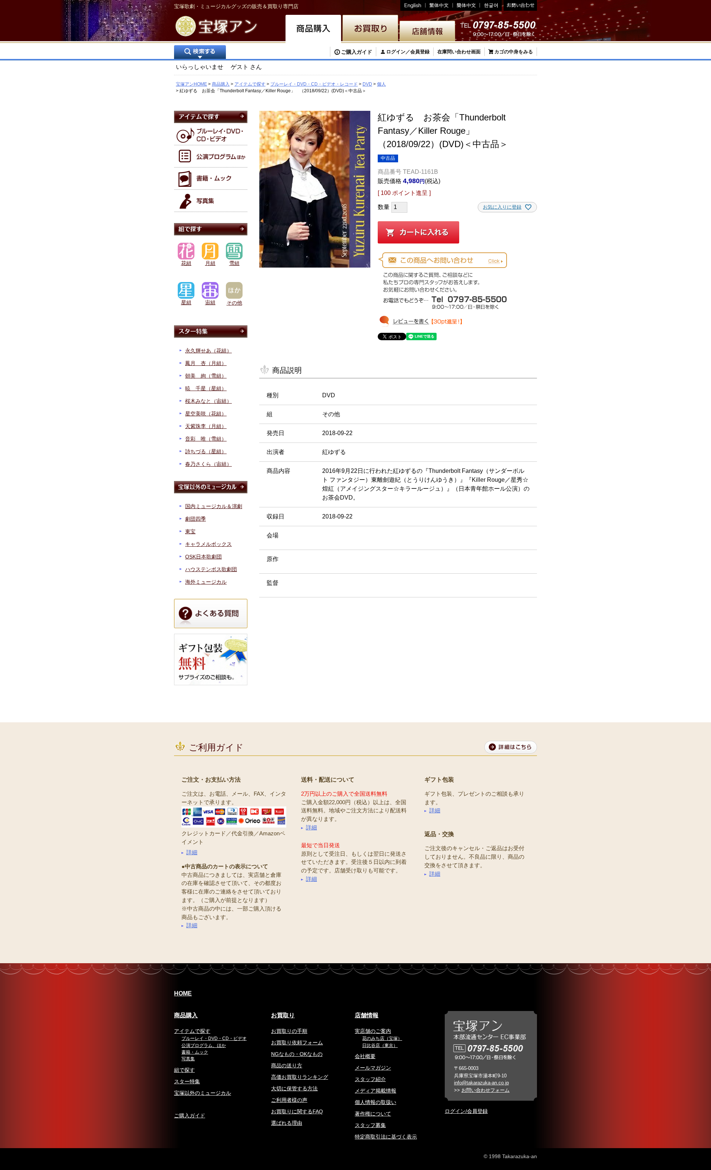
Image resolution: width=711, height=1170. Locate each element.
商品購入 (221, 84)
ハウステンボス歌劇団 (211, 569)
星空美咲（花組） (206, 414)
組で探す (184, 1070)
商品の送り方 (286, 1065)
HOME (183, 993)
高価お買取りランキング (299, 1077)
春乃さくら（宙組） (208, 464)
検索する (200, 52)
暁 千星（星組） (206, 388)
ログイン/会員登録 (466, 1111)
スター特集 (187, 1081)
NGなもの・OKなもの (297, 1054)
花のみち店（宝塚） (382, 1038)
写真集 (188, 1058)
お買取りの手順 (289, 1031)
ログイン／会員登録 (408, 51)
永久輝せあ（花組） (208, 351)
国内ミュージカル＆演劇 (213, 506)
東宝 (190, 531)
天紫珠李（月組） (206, 426)
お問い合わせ (519, 5)
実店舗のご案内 (373, 1031)
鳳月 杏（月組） (206, 363)
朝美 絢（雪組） (206, 376)
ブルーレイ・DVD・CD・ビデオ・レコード (314, 84)
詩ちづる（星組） (206, 451)
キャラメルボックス (208, 544)
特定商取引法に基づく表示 (386, 1137)
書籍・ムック (194, 1052)
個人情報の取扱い (375, 1102)
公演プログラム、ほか (203, 1045)
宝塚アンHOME (191, 84)
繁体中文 (439, 5)
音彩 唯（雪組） (206, 439)
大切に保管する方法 (294, 1088)
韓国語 (491, 5)
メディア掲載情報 (375, 1091)
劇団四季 (195, 519)
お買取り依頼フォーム (297, 1042)
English (412, 5)
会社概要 (365, 1056)
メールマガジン (373, 1068)
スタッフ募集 (370, 1125)
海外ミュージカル (206, 582)
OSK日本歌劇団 (203, 557)
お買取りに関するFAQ (297, 1111)
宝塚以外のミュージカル (202, 1093)
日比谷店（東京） (380, 1045)
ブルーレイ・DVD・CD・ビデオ (214, 1038)
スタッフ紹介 (370, 1079)
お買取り (283, 1015)
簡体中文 (466, 5)
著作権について (373, 1114)
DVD (367, 84)
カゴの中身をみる (513, 51)
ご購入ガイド (356, 52)
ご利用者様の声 (289, 1100)
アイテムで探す (250, 84)
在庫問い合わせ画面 (459, 51)
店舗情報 (366, 1015)
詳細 (191, 852)
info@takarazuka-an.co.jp (481, 1083)
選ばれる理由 (286, 1123)
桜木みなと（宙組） (208, 401)
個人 (381, 84)
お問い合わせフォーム (485, 1090)
